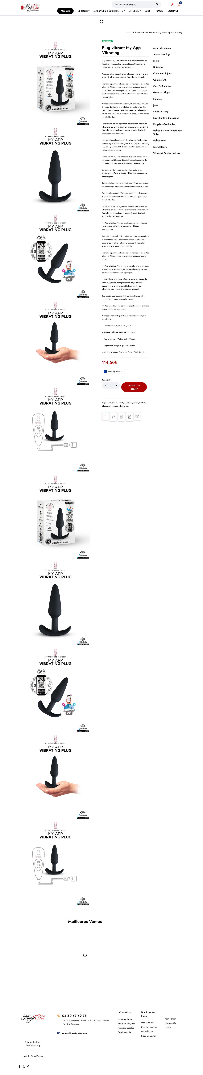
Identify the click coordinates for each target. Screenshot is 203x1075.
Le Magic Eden (125, 1019)
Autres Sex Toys (161, 54)
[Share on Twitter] (113, 416)
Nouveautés (170, 1023)
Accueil (129, 32)
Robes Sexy (159, 140)
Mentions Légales (126, 1027)
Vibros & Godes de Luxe (145, 32)
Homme (157, 99)
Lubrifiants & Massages (166, 118)
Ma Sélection (147, 1031)
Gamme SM (159, 80)
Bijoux (156, 61)
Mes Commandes (149, 1027)
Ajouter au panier (134, 387)
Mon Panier (170, 1018)
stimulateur (113, 406)
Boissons (158, 67)
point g (121, 402)
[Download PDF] (129, 416)
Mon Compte (147, 1022)
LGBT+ (168, 1027)
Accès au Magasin (126, 1023)
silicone (105, 406)
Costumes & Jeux (162, 73)
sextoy (135, 402)
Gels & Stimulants (162, 86)
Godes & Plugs (161, 92)
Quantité (106, 380)
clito (109, 402)
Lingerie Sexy (160, 111)
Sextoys (142, 402)
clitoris (115, 402)
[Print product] (121, 416)
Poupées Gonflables (164, 124)
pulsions (129, 402)
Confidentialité (124, 1032)
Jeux (155, 105)
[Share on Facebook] (105, 416)
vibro (121, 406)
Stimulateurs (160, 147)
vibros (126, 406)
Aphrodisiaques (162, 48)
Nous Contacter (148, 1035)
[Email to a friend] (137, 416)
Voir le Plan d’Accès (33, 1056)
